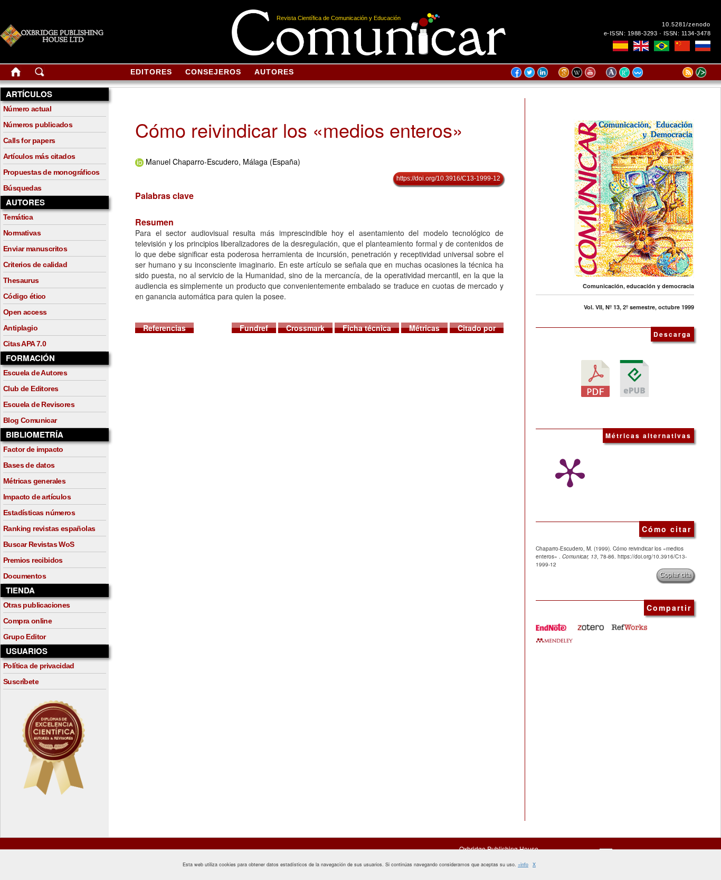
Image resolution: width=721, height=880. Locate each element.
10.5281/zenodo (686, 24)
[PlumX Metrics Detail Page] (567, 473)
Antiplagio (20, 328)
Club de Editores (30, 388)
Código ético (24, 296)
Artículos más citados (39, 156)
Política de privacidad (38, 665)
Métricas (424, 328)
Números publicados (37, 124)
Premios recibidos (33, 560)
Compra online (27, 621)
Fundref (254, 328)
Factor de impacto (33, 449)
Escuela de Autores (35, 372)
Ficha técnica (367, 328)
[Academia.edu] (612, 72)
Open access (24, 312)
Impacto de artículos (37, 497)
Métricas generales (34, 481)
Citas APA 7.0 (24, 343)
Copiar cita (675, 575)
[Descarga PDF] (595, 377)
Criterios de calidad (35, 264)
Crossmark (305, 328)
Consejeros (213, 72)
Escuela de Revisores (38, 404)
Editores (151, 72)
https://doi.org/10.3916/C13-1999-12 (448, 178)
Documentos (24, 576)
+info (523, 864)
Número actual (27, 109)
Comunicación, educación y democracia (638, 286)
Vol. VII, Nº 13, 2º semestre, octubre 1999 (639, 307)
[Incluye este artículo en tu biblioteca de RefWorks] (629, 623)
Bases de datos (29, 465)
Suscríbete (21, 681)
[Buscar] (39, 74)
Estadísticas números (39, 512)
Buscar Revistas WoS (38, 544)
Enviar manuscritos (35, 248)
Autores (274, 72)
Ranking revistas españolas (49, 528)
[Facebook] (516, 72)
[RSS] (674, 72)
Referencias (164, 328)
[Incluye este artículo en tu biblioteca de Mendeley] (554, 636)
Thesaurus (21, 280)
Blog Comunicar (30, 420)
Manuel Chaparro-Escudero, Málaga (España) (223, 161)
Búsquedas (22, 188)
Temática (18, 217)
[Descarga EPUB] (634, 377)
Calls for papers (29, 140)
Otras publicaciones (36, 605)
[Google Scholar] (565, 72)
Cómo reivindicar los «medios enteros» (299, 129)
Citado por (477, 328)
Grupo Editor (24, 636)
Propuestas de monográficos (51, 172)
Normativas (22, 233)
